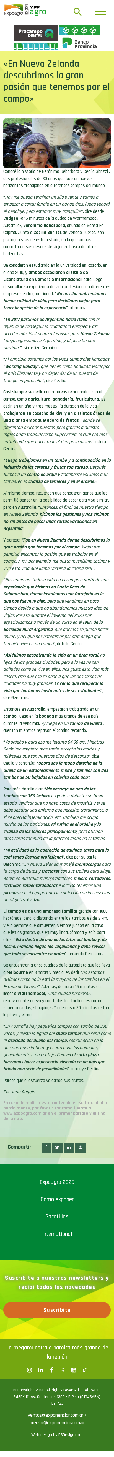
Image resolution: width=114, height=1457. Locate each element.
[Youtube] (73, 1370)
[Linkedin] (40, 1370)
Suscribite (57, 1310)
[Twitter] (62, 1370)
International (57, 1234)
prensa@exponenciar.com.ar (57, 1422)
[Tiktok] (85, 1370)
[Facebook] (29, 1370)
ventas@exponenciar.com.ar (56, 1415)
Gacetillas (57, 1216)
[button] (46, 1148)
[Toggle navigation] (101, 12)
